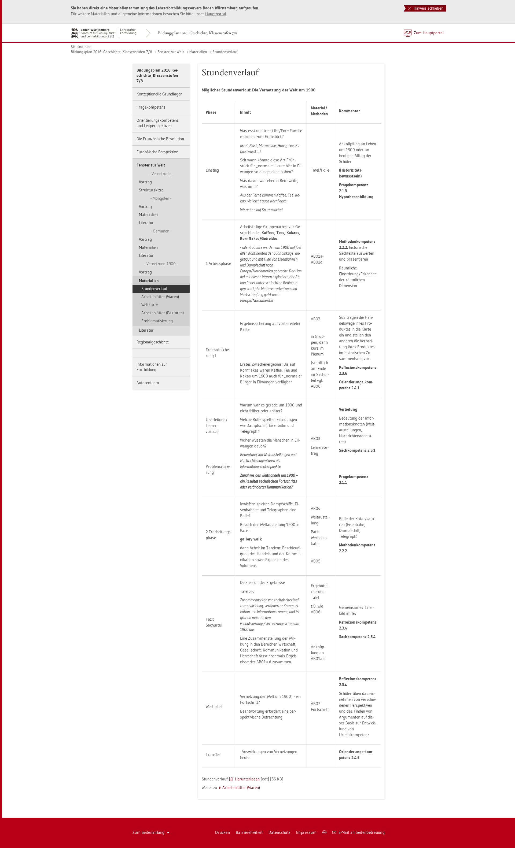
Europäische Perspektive (157, 151)
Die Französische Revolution (160, 138)
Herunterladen (247, 779)
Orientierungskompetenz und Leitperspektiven (157, 123)
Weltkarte (149, 304)
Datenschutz (279, 832)
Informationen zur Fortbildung (152, 367)
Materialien (198, 51)
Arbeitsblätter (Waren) (160, 296)
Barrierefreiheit (249, 832)
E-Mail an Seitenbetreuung (362, 832)
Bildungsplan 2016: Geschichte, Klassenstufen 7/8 (197, 33)
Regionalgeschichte (153, 342)
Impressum (306, 832)
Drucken (222, 832)
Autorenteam (148, 382)
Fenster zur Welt (170, 51)
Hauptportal (215, 13)
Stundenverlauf (224, 51)
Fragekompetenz (151, 107)
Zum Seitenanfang (149, 832)
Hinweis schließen (428, 8)
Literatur (146, 222)
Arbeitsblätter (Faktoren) (162, 312)
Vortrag (145, 181)
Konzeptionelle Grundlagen (159, 94)
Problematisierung (157, 320)
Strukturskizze (151, 189)
